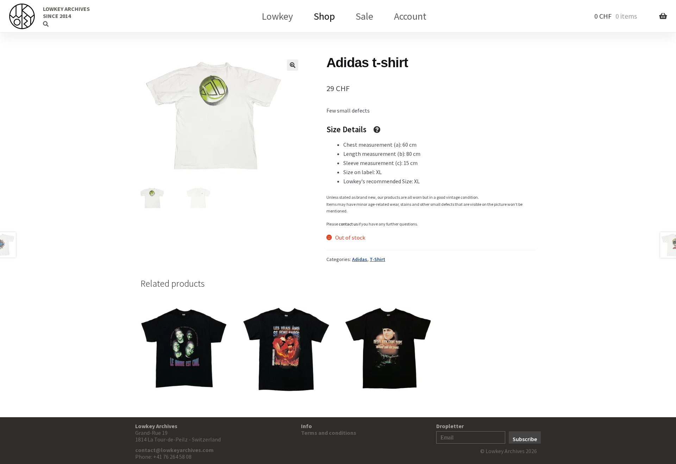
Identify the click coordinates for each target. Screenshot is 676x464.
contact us (348, 224)
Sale (364, 16)
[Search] (33, 16)
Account (410, 16)
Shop (324, 16)
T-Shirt (377, 259)
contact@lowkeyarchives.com (174, 449)
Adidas (359, 259)
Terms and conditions (328, 432)
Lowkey (277, 16)
